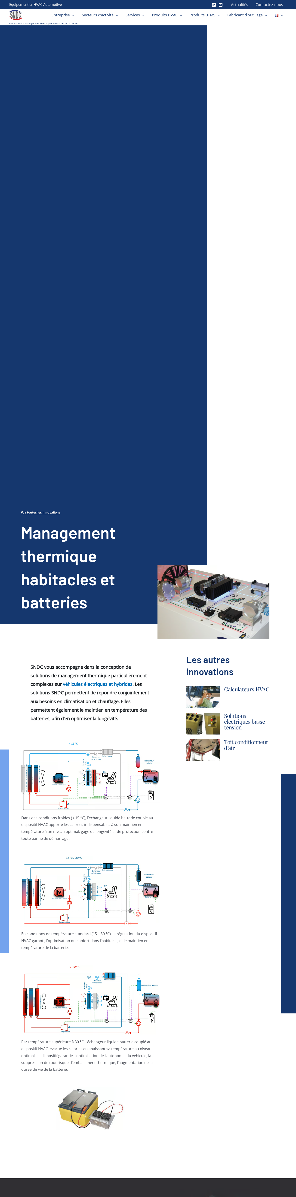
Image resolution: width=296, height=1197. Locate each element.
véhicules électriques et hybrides (98, 684)
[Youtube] (221, 5)
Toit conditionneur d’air (246, 744)
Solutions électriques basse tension (244, 721)
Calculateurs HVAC (246, 689)
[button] (72, 15)
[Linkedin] (214, 5)
